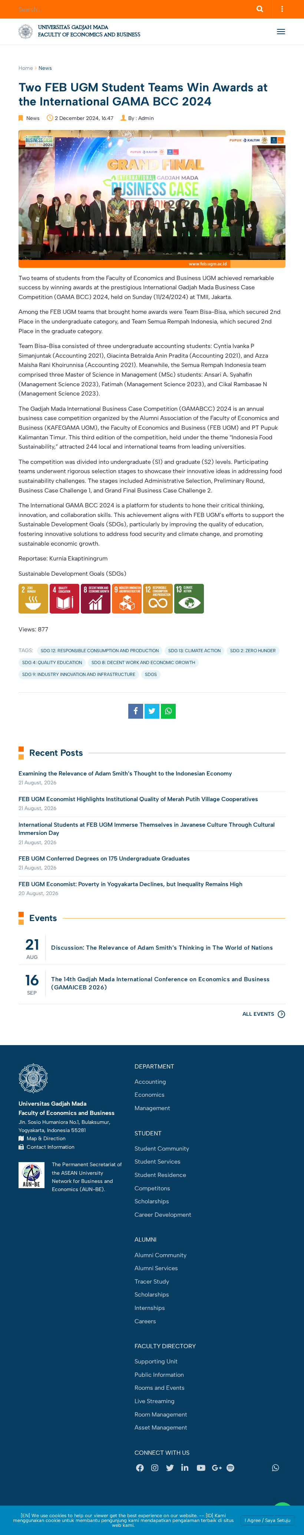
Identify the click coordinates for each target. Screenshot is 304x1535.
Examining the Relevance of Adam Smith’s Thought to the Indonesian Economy (125, 773)
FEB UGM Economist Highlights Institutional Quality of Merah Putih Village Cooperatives (138, 799)
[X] (172, 1468)
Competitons (152, 1188)
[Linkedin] (187, 1468)
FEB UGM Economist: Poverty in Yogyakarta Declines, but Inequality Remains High (130, 884)
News (45, 68)
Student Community (162, 1148)
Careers (145, 1321)
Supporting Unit (156, 1361)
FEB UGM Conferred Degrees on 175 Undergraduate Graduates (104, 858)
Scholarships (152, 1201)
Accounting (150, 1081)
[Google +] (218, 1468)
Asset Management (161, 1427)
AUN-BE (92, 1189)
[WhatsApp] (278, 1468)
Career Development (163, 1214)
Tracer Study (152, 1281)
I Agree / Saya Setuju (267, 1520)
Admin (146, 118)
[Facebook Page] (142, 1468)
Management (152, 1108)
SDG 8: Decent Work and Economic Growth (143, 662)
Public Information (159, 1374)
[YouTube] (202, 1468)
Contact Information (49, 1147)
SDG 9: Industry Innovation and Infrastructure (78, 674)
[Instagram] (157, 1468)
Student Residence (160, 1174)
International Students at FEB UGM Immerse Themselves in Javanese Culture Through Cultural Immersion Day (147, 828)
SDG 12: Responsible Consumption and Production (100, 650)
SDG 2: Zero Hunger (253, 650)
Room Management (161, 1414)
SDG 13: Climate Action (194, 650)
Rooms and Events (160, 1387)
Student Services (158, 1161)
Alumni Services (156, 1268)
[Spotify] (232, 1468)
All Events (258, 1014)
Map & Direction (45, 1138)
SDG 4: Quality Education (52, 662)
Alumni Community (160, 1255)
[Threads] (248, 1468)
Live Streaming (155, 1401)
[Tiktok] (263, 1468)
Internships (150, 1307)
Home (26, 68)
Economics (150, 1094)
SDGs (151, 674)
